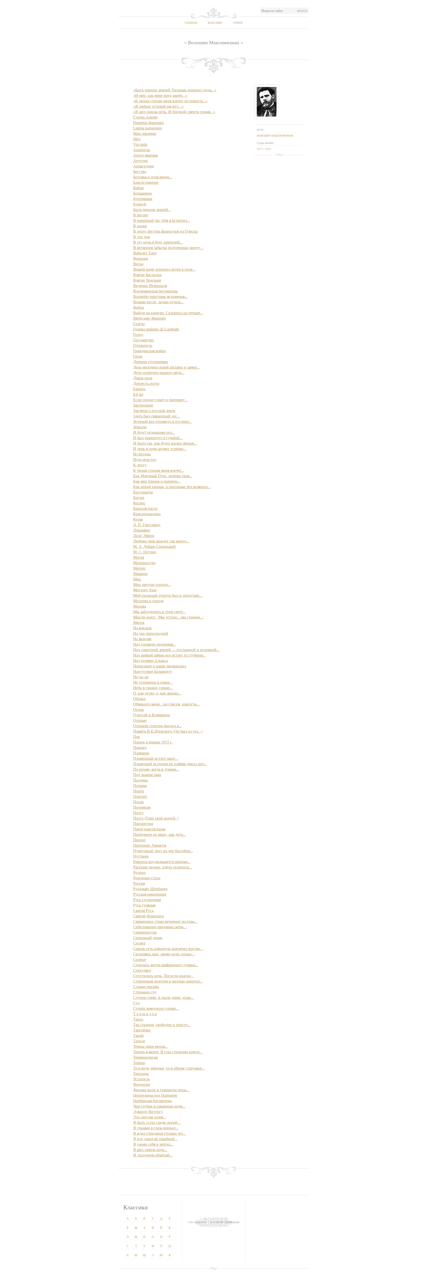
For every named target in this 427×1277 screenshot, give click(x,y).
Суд (136, 1002)
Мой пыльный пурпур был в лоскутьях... (167, 595)
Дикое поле (142, 377)
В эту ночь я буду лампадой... (158, 242)
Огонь (138, 709)
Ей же (138, 394)
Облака (139, 698)
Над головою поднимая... (154, 644)
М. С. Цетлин (144, 551)
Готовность (142, 345)
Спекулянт (142, 970)
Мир (137, 578)
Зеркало (140, 426)
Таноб (138, 1035)
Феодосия (141, 1084)
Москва (139, 606)
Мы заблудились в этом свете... (159, 611)
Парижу (140, 747)
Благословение (145, 182)
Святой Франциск (148, 915)
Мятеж (139, 622)
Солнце (139, 959)
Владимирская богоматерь (155, 290)
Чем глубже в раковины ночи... (159, 1106)
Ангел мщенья (145, 155)
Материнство (144, 562)
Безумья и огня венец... (152, 176)
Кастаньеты (143, 491)
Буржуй (139, 203)
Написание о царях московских (159, 665)
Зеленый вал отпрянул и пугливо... (162, 421)
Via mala (140, 144)
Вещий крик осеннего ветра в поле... (164, 269)
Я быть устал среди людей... (156, 1122)
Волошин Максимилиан (275, 135)
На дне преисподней (150, 633)
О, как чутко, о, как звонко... (157, 693)
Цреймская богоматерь (152, 1100)
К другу (140, 464)
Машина (140, 573)
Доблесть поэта (146, 383)
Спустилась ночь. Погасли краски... (163, 975)
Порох (138, 790)
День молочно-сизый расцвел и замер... (166, 367)
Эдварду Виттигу (148, 1111)
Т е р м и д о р (145, 1013)
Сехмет (139, 943)
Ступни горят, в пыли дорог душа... (163, 997)
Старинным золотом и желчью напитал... (168, 981)
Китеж (138, 497)
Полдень (140, 780)
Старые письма (146, 986)
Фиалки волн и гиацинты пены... (161, 1089)
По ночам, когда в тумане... (156, 769)
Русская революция (149, 894)
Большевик (142, 193)
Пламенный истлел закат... (155, 758)
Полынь (140, 785)
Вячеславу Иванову (149, 318)
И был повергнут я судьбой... (157, 437)
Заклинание (143, 405)
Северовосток (145, 932)
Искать (302, 11)
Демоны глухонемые (150, 361)
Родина (139, 872)
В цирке (140, 225)
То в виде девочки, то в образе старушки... (169, 1068)
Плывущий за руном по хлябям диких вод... (170, 763)
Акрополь (141, 149)
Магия (138, 557)
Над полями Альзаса (150, 660)
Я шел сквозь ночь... (150, 1149)
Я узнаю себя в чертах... (153, 1144)
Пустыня (140, 856)
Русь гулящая (144, 904)
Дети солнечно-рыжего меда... (158, 372)
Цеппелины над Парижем (155, 1095)
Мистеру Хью (145, 589)
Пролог (139, 839)
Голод (138, 334)
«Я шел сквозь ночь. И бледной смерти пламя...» (174, 111)
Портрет (140, 796)
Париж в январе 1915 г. (153, 741)
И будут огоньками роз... (154, 432)
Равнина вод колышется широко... (162, 861)
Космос (139, 502)
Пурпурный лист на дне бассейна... (163, 850)
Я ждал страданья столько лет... (159, 1133)
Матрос (139, 568)
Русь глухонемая (147, 899)
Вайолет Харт (145, 252)
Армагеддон (143, 165)
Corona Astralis (145, 117)
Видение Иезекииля (150, 285)
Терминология (145, 1057)
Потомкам (141, 807)
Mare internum (144, 133)
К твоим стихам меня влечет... (158, 470)
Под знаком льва (147, 774)
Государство (143, 339)
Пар (136, 736)
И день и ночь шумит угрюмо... (159, 448)
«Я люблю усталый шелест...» (158, 106)
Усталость (141, 1078)
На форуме (142, 638)
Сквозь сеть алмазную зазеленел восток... (168, 948)
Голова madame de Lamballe (156, 328)
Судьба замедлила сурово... (156, 1008)
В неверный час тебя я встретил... (161, 220)
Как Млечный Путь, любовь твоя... (162, 475)
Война (138, 307)
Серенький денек (147, 937)
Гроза (137, 356)
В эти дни (141, 236)
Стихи (237, 22)
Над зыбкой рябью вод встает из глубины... (169, 655)
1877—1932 (264, 149)
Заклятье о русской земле (154, 410)
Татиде (139, 1040)
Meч (136, 138)
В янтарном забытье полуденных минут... (168, 247)
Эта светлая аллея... (149, 1116)
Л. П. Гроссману (147, 524)
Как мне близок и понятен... (157, 481)
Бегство (139, 171)
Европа (139, 388)
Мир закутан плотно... (152, 584)
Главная (191, 22)
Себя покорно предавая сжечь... (159, 926)
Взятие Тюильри (147, 280)
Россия (139, 883)
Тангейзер (141, 1029)
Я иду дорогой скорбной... (155, 1138)
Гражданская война (149, 350)
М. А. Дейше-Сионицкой (154, 546)
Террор (139, 1062)
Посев (138, 801)
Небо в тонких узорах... (153, 687)
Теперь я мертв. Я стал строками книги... (167, 1051)
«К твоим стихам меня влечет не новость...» (170, 100)
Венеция (140, 258)
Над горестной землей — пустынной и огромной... (176, 649)
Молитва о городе (148, 600)
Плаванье (141, 752)
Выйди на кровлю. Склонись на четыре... (168, 312)
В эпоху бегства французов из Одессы (165, 231)
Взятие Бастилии (147, 274)
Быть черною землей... (152, 209)
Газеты (139, 323)
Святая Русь (143, 910)
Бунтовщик (142, 198)
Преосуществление (149, 828)
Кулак (138, 519)
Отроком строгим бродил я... (157, 725)
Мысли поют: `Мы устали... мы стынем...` (168, 616)
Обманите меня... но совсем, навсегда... (166, 703)
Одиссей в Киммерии (151, 714)
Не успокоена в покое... (153, 682)
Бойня (138, 187)
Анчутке (140, 160)
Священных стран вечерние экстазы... (165, 921)
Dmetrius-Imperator (148, 122)
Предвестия (143, 823)
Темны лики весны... (150, 1046)
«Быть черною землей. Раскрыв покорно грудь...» (174, 89)
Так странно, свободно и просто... (162, 1024)
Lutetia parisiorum (147, 127)
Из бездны (142, 453)
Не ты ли (141, 676)
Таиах (138, 1019)
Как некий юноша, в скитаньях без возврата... (172, 486)
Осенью (140, 720)
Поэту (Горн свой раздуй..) (155, 818)
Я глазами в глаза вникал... (155, 1127)
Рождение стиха (146, 877)
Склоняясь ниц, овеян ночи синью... (163, 953)
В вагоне (140, 214)
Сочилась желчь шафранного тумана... (165, 964)
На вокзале (142, 627)
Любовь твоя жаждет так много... (161, 540)
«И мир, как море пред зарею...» (160, 95)
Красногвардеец (147, 513)
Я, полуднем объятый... (152, 1154)
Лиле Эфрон (143, 535)
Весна (138, 263)
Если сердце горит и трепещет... (160, 399)
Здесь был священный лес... (156, 415)
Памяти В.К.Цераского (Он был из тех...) (167, 731)
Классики (215, 22)
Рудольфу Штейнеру (150, 888)
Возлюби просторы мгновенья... (160, 296)
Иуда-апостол (144, 459)
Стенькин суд (144, 991)
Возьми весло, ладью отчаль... (158, 301)
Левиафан (141, 530)
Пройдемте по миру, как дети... (159, 834)
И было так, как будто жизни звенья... (165, 443)
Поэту (138, 812)
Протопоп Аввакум (149, 845)
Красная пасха (145, 508)
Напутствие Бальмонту (152, 671)
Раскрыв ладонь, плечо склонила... (162, 866)
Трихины (141, 1073)
